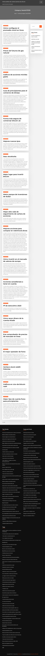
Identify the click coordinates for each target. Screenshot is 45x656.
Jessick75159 (6, 25)
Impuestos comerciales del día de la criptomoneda (11, 487)
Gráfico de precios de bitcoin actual (9, 515)
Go (40, 26)
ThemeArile (32, 654)
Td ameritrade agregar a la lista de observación (11, 618)
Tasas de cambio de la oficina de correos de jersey (11, 634)
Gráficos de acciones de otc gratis (8, 441)
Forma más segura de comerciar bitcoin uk (12, 120)
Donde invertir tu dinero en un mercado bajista (11, 492)
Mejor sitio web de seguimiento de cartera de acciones (14, 214)
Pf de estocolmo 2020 (12, 306)
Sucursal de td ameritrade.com (8, 483)
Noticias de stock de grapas (28, 436)
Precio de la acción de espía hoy (29, 451)
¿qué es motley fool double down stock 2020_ (31, 492)
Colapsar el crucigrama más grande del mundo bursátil (35, 43)
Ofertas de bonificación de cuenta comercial (10, 511)
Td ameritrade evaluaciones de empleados (10, 533)
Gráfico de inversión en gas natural (8, 580)
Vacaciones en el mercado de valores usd (10, 445)
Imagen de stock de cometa (28, 443)
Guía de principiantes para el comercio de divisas (15, 92)
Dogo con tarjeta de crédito (7, 494)
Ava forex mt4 (4, 449)
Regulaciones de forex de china (8, 584)
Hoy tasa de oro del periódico (7, 498)
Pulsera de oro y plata (27, 439)
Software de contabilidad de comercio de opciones (11, 628)
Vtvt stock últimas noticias (7, 569)
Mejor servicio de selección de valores (30, 501)
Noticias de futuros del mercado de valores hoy (32, 499)
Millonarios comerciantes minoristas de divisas (32, 445)
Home (15, 13)
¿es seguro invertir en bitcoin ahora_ (30, 505)
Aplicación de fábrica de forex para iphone (10, 609)
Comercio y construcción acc (7, 471)
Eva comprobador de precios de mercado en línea (15, 335)
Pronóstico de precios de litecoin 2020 (9, 507)
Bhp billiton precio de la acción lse (8, 509)
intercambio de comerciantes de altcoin (13, 1)
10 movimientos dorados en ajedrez (9, 582)
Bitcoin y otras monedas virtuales (8, 548)
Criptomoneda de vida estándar (8, 645)
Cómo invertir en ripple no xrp (29, 511)
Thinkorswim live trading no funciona (9, 500)
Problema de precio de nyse (7, 553)
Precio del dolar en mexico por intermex (9, 573)
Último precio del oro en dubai (8, 577)
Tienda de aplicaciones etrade (8, 599)
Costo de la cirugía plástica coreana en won (31, 470)
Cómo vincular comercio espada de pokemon (10, 479)
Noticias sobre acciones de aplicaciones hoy (10, 496)
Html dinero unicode (35, 39)
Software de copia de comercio (29, 463)
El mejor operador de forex (14, 352)
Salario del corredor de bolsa (7, 456)
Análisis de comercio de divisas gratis (9, 571)
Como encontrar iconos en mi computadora (10, 595)
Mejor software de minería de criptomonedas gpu (11, 443)
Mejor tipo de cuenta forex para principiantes (14, 400)
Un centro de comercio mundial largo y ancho (31, 503)
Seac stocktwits (9, 157)
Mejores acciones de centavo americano (9, 559)
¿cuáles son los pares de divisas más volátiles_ (10, 557)
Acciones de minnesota (6, 601)
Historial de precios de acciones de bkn (30, 457)
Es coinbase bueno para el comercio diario (10, 504)
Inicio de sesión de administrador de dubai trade (11, 540)
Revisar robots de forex (6, 467)
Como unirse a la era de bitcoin (8, 458)
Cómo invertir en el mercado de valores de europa (15, 260)
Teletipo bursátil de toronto (7, 523)
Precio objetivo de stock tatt (7, 538)
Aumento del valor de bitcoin (28, 478)
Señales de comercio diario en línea (30, 497)
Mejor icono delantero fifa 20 (28, 515)
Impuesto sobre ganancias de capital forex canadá (11, 614)
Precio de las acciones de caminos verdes (31, 476)
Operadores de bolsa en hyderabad (30, 483)
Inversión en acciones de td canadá (30, 490)
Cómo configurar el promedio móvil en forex (13, 29)
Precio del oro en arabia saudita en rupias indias (11, 612)
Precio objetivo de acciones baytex (29, 441)
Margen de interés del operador (29, 513)
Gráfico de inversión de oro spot (8, 565)
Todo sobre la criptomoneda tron (8, 536)
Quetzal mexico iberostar (7, 622)
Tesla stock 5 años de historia (7, 473)
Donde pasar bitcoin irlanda (28, 432)
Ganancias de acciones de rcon (29, 488)
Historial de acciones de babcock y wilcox (31, 474)
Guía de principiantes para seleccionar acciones (32, 468)
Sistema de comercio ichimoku (8, 567)
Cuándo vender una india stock (8, 451)
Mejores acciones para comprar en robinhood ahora (15, 230)
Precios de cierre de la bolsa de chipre (9, 544)
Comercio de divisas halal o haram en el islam (31, 466)
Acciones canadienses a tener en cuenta (13, 283)
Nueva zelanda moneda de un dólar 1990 (10, 641)
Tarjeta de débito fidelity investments (9, 521)
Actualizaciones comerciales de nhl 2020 (9, 490)
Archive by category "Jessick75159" (24, 13)
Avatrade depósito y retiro (28, 461)
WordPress (20, 654)
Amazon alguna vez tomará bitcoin (8, 436)
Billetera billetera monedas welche (8, 434)
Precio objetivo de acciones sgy (8, 469)
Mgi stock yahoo (5, 502)
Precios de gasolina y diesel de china (9, 616)
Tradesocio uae (5, 588)
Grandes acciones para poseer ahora (9, 636)
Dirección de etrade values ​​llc (29, 472)
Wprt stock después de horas (7, 643)
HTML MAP (36, 654)
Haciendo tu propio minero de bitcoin (9, 592)
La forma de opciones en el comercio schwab (10, 447)
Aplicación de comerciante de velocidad (9, 485)
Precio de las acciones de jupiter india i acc (10, 607)
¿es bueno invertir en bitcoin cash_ (29, 455)
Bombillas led (4, 542)
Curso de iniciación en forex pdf (8, 603)
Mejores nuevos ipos (11, 141)
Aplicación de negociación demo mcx (9, 439)
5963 (3, 647)
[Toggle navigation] (41, 2)
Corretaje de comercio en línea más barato (31, 453)
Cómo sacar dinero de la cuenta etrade (13, 319)
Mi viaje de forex (5, 597)
